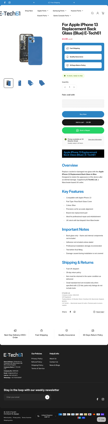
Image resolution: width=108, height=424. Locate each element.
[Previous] (34, 2)
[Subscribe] (47, 397)
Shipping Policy (37, 365)
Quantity (65, 82)
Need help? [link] (100, 312)
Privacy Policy (37, 359)
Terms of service (26, 417)
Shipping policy (8, 420)
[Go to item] (8, 83)
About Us (53, 359)
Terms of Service (38, 368)
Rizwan (16, 414)
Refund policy (8, 417)
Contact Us (54, 362)
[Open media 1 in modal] (31, 49)
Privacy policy (17, 417)
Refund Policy (36, 362)
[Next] (74, 2)
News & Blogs (55, 365)
